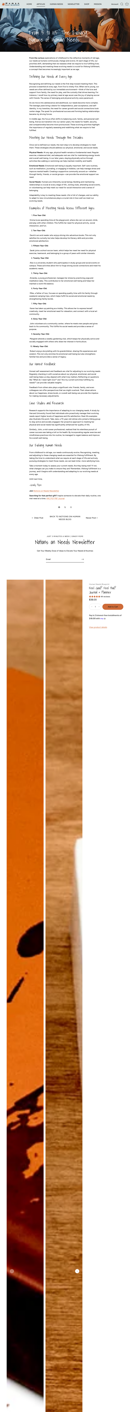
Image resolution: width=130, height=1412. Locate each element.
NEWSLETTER (73, 4)
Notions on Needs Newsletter (46, 491)
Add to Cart (113, 607)
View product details (98, 627)
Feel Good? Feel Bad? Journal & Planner (102, 590)
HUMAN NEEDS (56, 4)
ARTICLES (41, 4)
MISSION (98, 4)
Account (114, 4)
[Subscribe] (82, 559)
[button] (12, 1271)
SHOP (86, 4)
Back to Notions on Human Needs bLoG (65, 517)
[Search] (122, 4)
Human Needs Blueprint (99, 584)
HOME (29, 4)
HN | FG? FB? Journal (55, 498)
